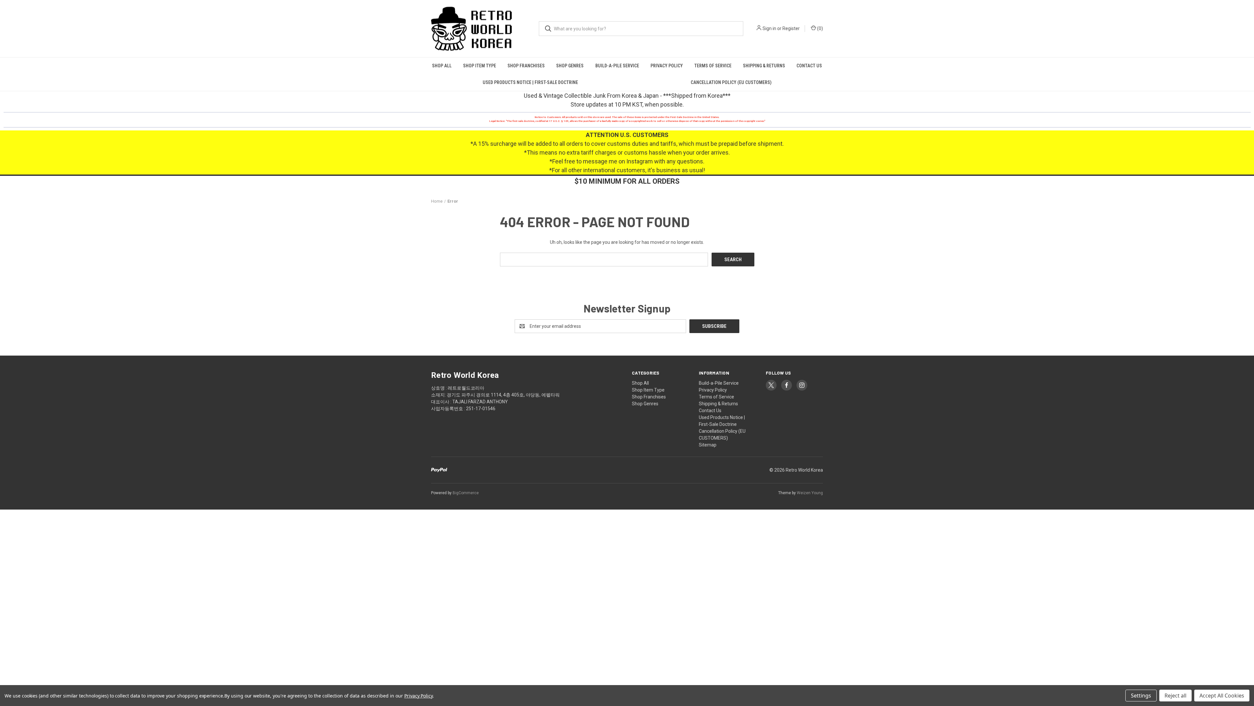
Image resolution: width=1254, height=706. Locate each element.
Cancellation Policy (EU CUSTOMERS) (731, 82)
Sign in (769, 28)
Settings (1141, 695)
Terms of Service (713, 65)
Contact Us (809, 65)
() (819, 28)
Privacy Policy (667, 65)
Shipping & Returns (764, 65)
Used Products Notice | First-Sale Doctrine (530, 82)
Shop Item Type (479, 65)
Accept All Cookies (1221, 695)
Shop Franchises (526, 65)
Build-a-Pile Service (617, 65)
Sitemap (707, 444)
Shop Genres (570, 65)
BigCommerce (466, 493)
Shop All (442, 65)
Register (791, 28)
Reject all (1175, 695)
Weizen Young (810, 493)
